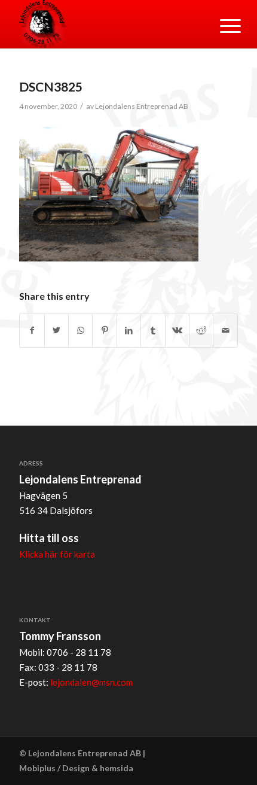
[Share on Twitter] (56, 330)
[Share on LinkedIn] (128, 330)
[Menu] (221, 25)
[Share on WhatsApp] (80, 330)
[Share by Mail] (225, 330)
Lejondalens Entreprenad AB (141, 106)
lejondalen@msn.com (91, 682)
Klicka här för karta (57, 554)
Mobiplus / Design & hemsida (76, 768)
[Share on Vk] (177, 330)
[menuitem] (221, 25)
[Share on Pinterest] (104, 330)
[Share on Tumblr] (152, 330)
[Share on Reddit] (201, 330)
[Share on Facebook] (32, 330)
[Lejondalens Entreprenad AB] (106, 24)
